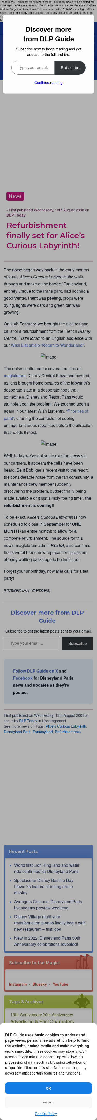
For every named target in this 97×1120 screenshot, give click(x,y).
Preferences (48, 1102)
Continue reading (48, 82)
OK (48, 1088)
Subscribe (70, 67)
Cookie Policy (46, 1113)
